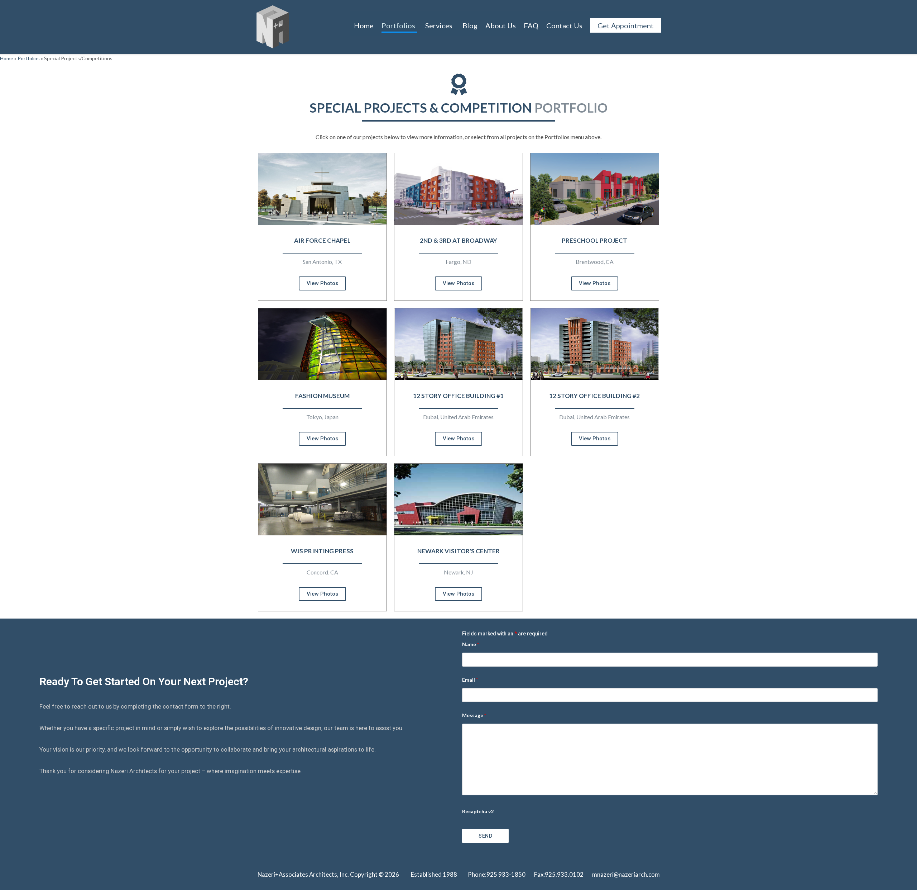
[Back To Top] (899, 873)
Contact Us (564, 25)
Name (470, 644)
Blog (469, 25)
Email (470, 680)
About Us (500, 25)
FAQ (531, 25)
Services (438, 25)
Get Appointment (625, 25)
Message (474, 715)
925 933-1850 (505, 874)
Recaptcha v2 (478, 811)
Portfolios (398, 25)
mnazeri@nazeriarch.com (626, 874)
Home (364, 25)
